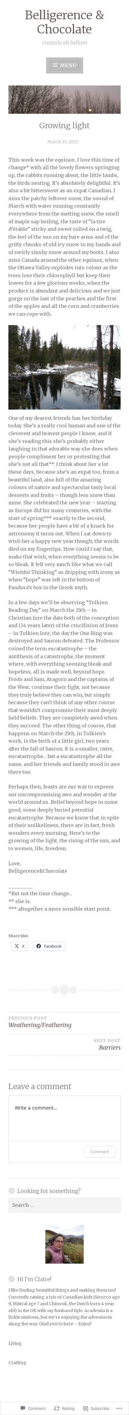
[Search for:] (64, 1205)
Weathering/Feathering (39, 1022)
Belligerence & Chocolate (64, 22)
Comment (99, 1151)
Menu (67, 65)
